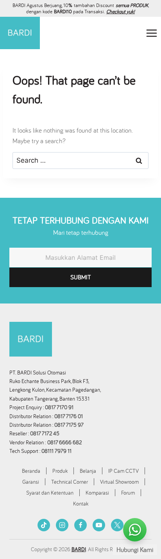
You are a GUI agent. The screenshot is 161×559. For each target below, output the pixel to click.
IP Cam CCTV (123, 470)
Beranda (31, 470)
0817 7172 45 (44, 433)
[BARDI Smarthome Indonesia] (20, 33)
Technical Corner (69, 481)
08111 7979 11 (57, 450)
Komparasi (97, 492)
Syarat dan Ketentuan (49, 492)
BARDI (79, 549)
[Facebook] (80, 525)
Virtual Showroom (119, 481)
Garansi (30, 481)
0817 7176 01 (68, 416)
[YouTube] (99, 525)
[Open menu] (151, 33)
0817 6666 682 (64, 442)
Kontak (80, 503)
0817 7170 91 (59, 407)
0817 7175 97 (69, 424)
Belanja (88, 470)
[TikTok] (44, 525)
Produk (60, 470)
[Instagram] (62, 525)
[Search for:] (80, 160)
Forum (128, 492)
